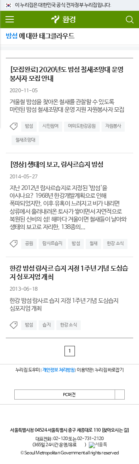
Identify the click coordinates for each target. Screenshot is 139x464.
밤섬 (29, 126)
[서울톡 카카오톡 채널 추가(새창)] (98, 445)
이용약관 (85, 370)
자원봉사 (113, 126)
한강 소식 (115, 243)
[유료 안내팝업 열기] (81, 445)
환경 (69, 19)
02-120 (60, 439)
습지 (46, 325)
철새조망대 (25, 140)
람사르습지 (52, 243)
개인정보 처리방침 (58, 370)
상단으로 (120, 394)
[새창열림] (55, 20)
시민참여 (50, 126)
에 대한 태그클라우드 (40, 36)
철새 (93, 243)
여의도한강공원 (81, 126)
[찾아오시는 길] (115, 430)
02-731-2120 (90, 439)
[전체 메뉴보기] (9, 19)
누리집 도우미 (27, 370)
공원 (29, 243)
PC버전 (69, 395)
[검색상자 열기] (129, 19)
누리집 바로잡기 (109, 370)
